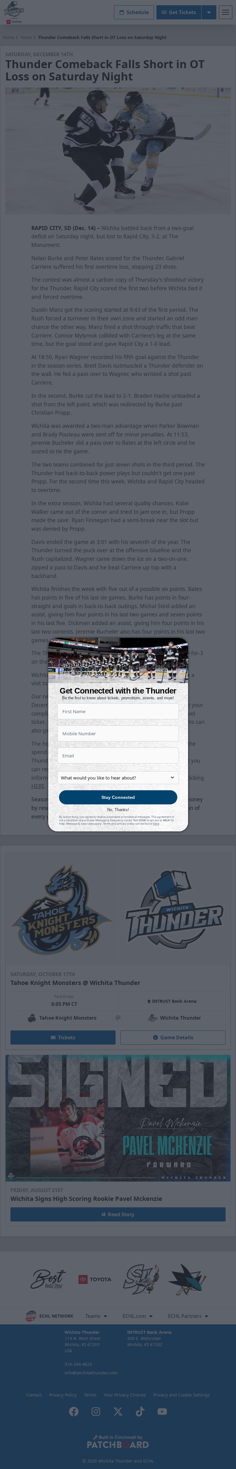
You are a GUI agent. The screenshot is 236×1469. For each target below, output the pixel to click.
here (156, 824)
